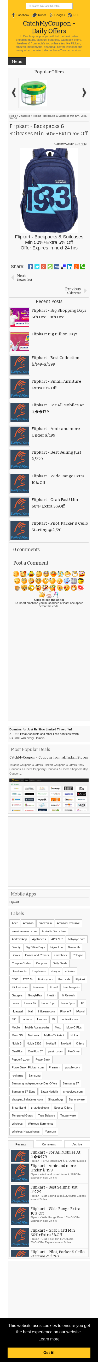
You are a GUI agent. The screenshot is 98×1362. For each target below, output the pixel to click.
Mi (53, 1019)
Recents (20, 1144)
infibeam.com (46, 1011)
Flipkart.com (19, 987)
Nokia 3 (16, 1043)
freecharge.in (71, 987)
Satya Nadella (49, 1091)
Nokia (74, 1035)
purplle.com (72, 1067)
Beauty (16, 947)
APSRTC (57, 939)
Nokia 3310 (34, 1043)
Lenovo (42, 1019)
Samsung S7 (71, 1083)
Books (16, 955)
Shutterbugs (56, 1099)
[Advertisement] (48, 851)
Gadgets (17, 995)
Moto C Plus (74, 1027)
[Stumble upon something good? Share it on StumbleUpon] (50, 266)
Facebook (22, 15)
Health (51, 995)
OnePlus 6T (35, 1051)
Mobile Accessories (37, 1027)
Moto (58, 1027)
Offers (80, 1043)
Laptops (27, 1019)
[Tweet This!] (36, 266)
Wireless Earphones (41, 1123)
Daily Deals (60, 963)
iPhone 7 (65, 1011)
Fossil (53, 987)
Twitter (42, 15)
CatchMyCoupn (64, 143)
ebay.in (55, 971)
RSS (76, 15)
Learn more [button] (49, 1339)
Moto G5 (17, 1035)
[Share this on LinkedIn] (69, 266)
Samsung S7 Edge (23, 1091)
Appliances (39, 939)
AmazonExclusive (68, 923)
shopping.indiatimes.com (27, 1099)
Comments (49, 1144)
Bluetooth (74, 947)
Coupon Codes (21, 963)
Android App (19, 939)
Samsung (34, 1075)
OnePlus (17, 1051)
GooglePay (35, 995)
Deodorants (19, 971)
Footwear (39, 987)
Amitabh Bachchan (54, 931)
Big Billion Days (35, 947)
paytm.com (55, 1051)
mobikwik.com (69, 1019)
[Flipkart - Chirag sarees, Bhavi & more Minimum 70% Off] (64, 93)
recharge (17, 1075)
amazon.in (45, 923)
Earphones (39, 971)
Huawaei (17, 1011)
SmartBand (19, 1107)
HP (82, 1003)
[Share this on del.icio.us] (63, 266)
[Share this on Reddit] (76, 266)
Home (12, 116)
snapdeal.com (40, 1107)
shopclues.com (73, 1091)
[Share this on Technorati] (82, 266)
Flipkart (14, 902)
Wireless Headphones (26, 1131)
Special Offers (63, 1107)
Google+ (59, 15)
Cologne (78, 955)
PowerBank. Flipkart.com (28, 1067)
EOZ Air (28, 979)
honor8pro (67, 1003)
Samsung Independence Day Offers (34, 1083)
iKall (30, 1011)
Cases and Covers (37, 955)
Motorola (33, 1035)
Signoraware (77, 1099)
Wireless (17, 1123)
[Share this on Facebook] (30, 266)
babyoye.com (76, 939)
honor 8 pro (49, 1003)
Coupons (42, 963)
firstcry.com (45, 979)
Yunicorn (50, 1131)
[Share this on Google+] (43, 266)
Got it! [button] (49, 1352)
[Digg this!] (56, 266)
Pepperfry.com (21, 1059)
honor (15, 1003)
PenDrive (73, 1051)
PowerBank (43, 1059)
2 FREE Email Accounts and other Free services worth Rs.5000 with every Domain (44, 734)
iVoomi (80, 1011)
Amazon (28, 923)
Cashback (60, 955)
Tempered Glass (22, 1115)
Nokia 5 (51, 1043)
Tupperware (68, 1115)
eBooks (70, 971)
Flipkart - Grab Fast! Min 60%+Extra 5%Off (53, 1241)
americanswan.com (24, 931)
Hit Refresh (68, 995)
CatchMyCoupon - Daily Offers (49, 27)
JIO (14, 1019)
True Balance (46, 1115)
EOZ (15, 979)
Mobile (16, 1027)
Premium (54, 1067)
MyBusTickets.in (54, 1035)
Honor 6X (30, 1003)
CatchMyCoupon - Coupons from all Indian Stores (48, 757)
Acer (15, 923)
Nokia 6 (66, 1043)
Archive (77, 1144)
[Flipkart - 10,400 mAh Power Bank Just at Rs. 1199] (33, 93)
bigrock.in (56, 947)
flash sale (64, 979)
